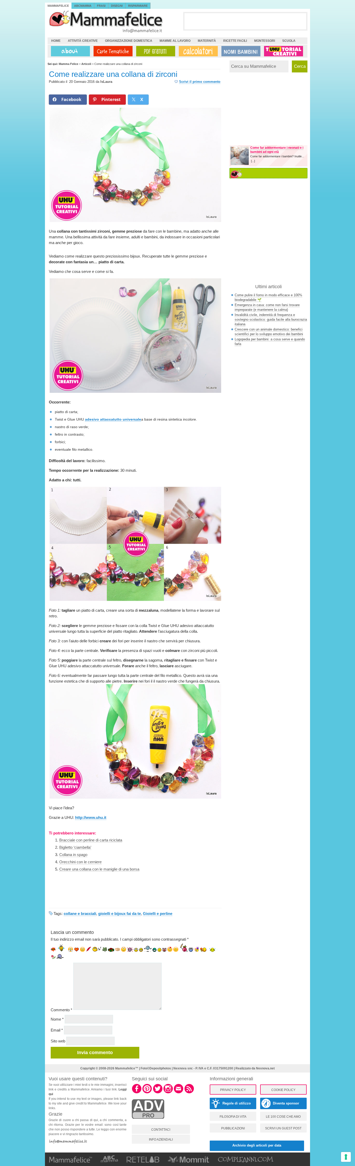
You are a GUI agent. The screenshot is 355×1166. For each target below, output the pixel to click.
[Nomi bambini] (239, 51)
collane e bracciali (80, 913)
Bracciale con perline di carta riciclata (90, 840)
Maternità (207, 41)
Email (57, 1030)
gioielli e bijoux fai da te (119, 913)
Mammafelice (58, 5)
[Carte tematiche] (112, 51)
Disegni (117, 5)
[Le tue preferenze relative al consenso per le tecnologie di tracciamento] (346, 1157)
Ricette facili (235, 41)
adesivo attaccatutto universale (113, 419)
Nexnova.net (265, 1068)
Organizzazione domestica (128, 41)
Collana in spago (73, 854)
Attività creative (83, 41)
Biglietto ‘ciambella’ (75, 847)
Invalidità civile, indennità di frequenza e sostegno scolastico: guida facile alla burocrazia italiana (271, 319)
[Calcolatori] (197, 51)
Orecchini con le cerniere (80, 862)
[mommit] (148, 1121)
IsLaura (106, 82)
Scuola (288, 41)
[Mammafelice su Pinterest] (147, 1092)
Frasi (101, 5)
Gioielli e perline (157, 913)
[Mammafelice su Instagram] (168, 1092)
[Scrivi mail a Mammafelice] (178, 1092)
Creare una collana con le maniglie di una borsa (99, 869)
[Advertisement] (245, 21)
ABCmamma (82, 5)
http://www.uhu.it (90, 817)
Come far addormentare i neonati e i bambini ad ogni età (276, 150)
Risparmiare (138, 5)
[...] (253, 161)
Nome (57, 1019)
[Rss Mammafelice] (189, 1092)
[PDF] (154, 51)
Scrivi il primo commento (199, 82)
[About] (69, 51)
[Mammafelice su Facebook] (137, 1092)
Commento (61, 1010)
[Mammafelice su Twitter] (158, 1092)
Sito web (58, 1041)
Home (56, 41)
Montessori (264, 41)
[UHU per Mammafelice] (284, 51)
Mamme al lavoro (175, 41)
